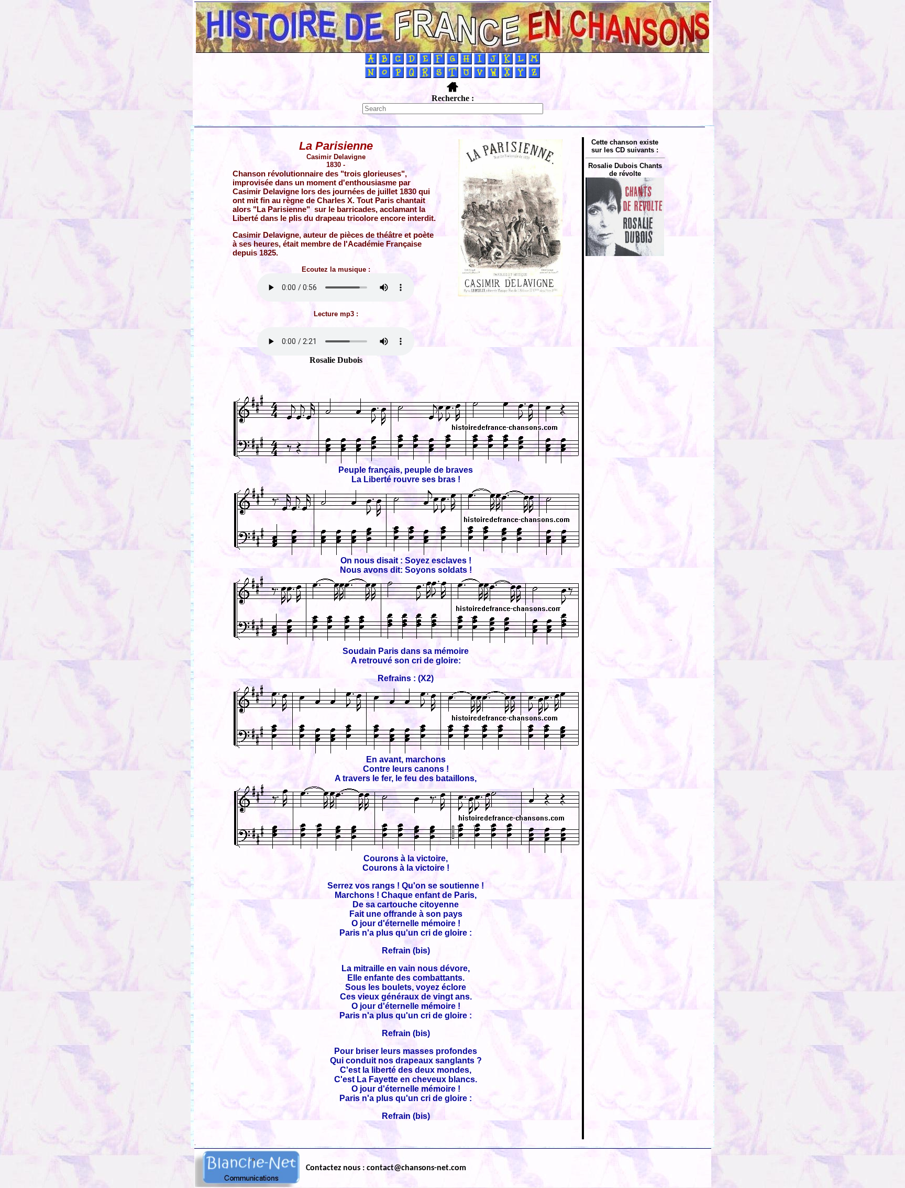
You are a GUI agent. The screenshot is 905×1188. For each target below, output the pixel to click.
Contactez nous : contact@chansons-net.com (386, 1168)
